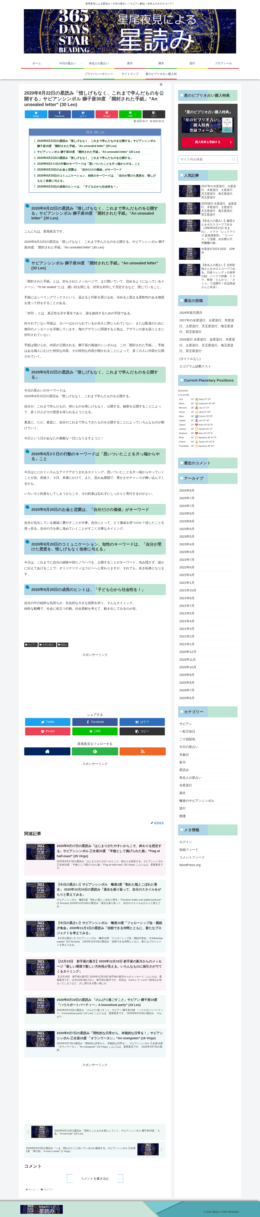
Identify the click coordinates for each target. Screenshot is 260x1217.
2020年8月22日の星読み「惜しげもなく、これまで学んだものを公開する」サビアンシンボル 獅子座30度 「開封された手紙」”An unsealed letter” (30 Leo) (96, 143)
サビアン (32, 644)
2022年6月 (187, 567)
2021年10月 (187, 590)
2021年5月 (187, 613)
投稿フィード (188, 849)
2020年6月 (187, 698)
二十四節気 (187, 739)
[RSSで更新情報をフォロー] (143, 751)
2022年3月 (187, 575)
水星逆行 (185, 785)
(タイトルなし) (190, 359)
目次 (89, 132)
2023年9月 (187, 513)
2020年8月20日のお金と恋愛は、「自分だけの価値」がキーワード (79, 169)
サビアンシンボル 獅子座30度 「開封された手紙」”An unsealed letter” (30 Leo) (88, 151)
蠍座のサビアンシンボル (196, 800)
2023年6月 (187, 529)
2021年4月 (187, 621)
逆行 (182, 808)
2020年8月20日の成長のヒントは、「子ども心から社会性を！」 (78, 186)
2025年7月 (187, 498)
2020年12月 (187, 652)
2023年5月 (187, 536)
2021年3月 (187, 629)
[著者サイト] (47, 751)
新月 (182, 762)
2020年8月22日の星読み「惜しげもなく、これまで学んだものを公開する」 (85, 157)
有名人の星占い (190, 777)
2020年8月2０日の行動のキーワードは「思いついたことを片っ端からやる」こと (88, 163)
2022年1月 (187, 582)
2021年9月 (187, 598)
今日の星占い (48, 644)
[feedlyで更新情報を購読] (95, 751)
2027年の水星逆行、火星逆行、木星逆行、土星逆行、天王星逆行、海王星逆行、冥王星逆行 (206, 326)
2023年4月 (187, 544)
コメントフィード (192, 857)
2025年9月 (187, 490)
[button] (234, 159)
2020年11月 (187, 659)
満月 (182, 793)
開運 (182, 816)
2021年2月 (187, 636)
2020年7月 (187, 690)
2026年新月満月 (190, 312)
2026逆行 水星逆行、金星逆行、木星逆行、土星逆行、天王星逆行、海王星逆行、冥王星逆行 (207, 345)
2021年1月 (187, 644)
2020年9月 (187, 675)
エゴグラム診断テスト (195, 366)
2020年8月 (187, 682)
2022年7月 (187, 559)
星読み (64, 644)
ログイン (185, 842)
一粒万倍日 (187, 731)
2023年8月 (187, 521)
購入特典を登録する (208, 141)
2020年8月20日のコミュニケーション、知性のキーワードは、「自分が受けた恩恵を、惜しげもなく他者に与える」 (96, 178)
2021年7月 (187, 606)
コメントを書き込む (95, 1178)
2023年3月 (187, 552)
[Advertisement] (95, 682)
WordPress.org (190, 865)
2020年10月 (187, 667)
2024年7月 (187, 505)
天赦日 (184, 754)
